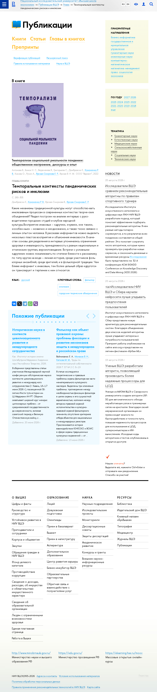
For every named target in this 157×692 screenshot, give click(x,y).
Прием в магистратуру (61, 539)
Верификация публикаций (27, 58)
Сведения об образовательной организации (23, 605)
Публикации (47, 24)
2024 (120, 102)
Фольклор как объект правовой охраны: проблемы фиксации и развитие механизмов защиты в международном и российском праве (75, 340)
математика (117, 68)
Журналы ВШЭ (126, 539)
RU (123, 4)
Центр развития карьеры (62, 561)
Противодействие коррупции (23, 573)
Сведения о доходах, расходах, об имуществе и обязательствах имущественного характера (27, 588)
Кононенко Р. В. (36, 202)
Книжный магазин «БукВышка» (128, 518)
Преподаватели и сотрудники (23, 531)
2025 (113, 102)
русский (25, 280)
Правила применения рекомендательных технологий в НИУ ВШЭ (48, 687)
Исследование (138, 256)
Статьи (38, 38)
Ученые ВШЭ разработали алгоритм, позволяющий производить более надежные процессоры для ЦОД (125, 375)
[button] (33, 322)
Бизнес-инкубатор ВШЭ (61, 568)
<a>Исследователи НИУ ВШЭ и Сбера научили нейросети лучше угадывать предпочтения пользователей (125, 296)
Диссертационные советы (93, 528)
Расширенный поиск (57, 58)
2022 (133, 102)
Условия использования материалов (79, 676)
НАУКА (87, 497)
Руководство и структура (21, 511)
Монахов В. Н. (82, 356)
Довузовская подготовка (55, 511)
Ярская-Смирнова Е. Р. (78, 202)
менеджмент (132, 68)
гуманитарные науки (122, 52)
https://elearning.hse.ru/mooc (123, 653)
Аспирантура (55, 545)
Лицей (51, 504)
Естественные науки (126, 139)
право (114, 72)
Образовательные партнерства (58, 575)
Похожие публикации (38, 315)
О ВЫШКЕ (19, 497)
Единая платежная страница (23, 630)
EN (128, 4)
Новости (112, 174)
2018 (133, 106)
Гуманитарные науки (125, 136)
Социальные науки (125, 155)
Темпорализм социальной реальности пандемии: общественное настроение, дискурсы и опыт (47, 162)
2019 (127, 106)
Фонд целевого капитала (21, 563)
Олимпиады (54, 520)
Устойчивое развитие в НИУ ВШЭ (26, 521)
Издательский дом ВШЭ (132, 510)
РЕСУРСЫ (124, 497)
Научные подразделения (97, 504)
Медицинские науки (125, 143)
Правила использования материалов (32, 63)
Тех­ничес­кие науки (125, 159)
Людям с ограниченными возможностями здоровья (27, 618)
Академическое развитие (92, 544)
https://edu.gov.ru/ (70, 653)
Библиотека (124, 504)
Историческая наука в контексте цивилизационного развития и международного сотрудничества (28, 340)
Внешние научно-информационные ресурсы (93, 562)
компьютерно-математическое (120, 62)
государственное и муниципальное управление (122, 45)
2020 (120, 106)
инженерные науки (121, 56)
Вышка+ (51, 532)
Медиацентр (125, 532)
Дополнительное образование (58, 553)
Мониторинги (91, 520)
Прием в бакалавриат (60, 526)
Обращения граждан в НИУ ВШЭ (25, 554)
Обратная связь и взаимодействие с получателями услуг (59, 587)
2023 (127, 102)
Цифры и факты (21, 504)
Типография (124, 526)
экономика (117, 76)
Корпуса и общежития (26, 539)
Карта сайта (93, 687)
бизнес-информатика (123, 37)
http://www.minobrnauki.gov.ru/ (31, 653)
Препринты (25, 47)
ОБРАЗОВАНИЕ (58, 497)
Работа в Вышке (21, 638)
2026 (133, 97)
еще (113, 109)
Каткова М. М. (63, 360)
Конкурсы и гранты (94, 552)
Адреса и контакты (47, 676)
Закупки (17, 546)
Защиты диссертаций (95, 536)
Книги (19, 38)
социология (125, 72)
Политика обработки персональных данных (36, 681)
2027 (127, 97)
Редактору (143, 675)
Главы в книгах (67, 38)
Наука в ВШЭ (63, 63)
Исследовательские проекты (94, 511)
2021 (113, 106)
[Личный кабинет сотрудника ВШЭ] (143, 4)
